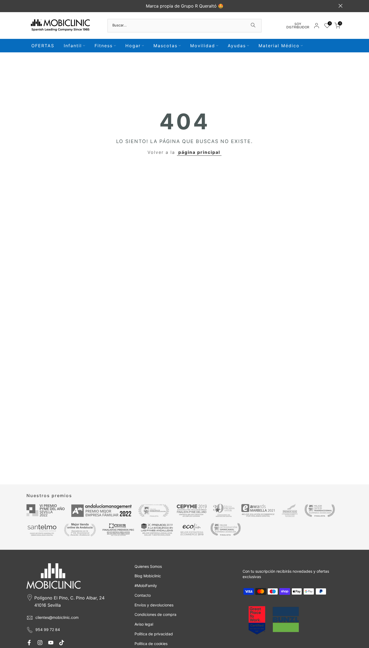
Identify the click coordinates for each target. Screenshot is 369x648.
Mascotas (165, 45)
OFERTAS (42, 45)
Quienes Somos (148, 566)
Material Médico (279, 45)
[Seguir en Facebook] (29, 643)
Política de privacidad (154, 634)
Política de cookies (151, 643)
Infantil (73, 45)
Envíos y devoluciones (154, 605)
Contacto (143, 595)
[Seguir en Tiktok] (61, 643)
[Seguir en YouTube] (50, 643)
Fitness (104, 45)
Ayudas (237, 45)
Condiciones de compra (155, 614)
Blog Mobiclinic (148, 576)
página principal (199, 152)
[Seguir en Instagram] (40, 643)
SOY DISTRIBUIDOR (297, 25)
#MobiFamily (146, 585)
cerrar (28, 6)
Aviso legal (144, 624)
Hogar (133, 45)
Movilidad (202, 45)
